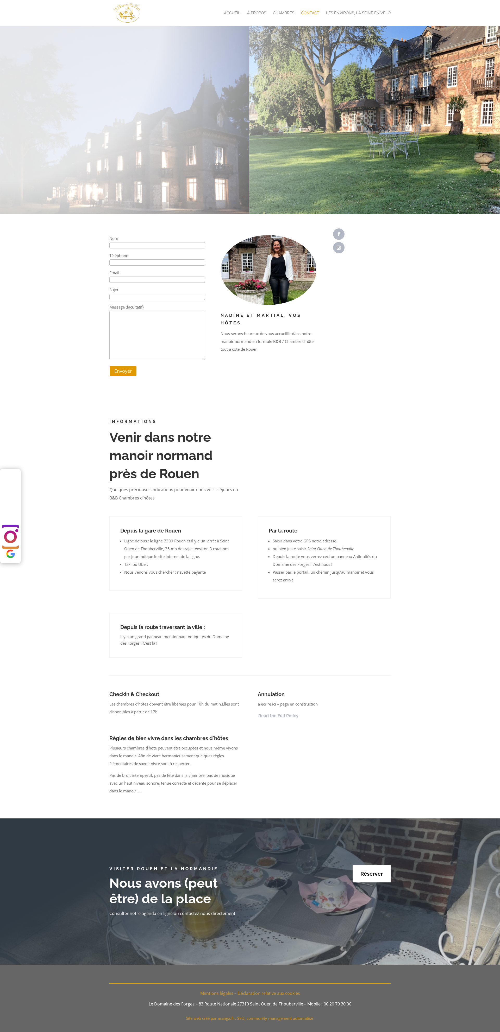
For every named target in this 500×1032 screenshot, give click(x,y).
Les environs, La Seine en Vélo (358, 13)
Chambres (283, 13)
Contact (310, 13)
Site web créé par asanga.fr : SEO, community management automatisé (250, 1018)
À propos (256, 13)
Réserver (371, 874)
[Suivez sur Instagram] (339, 247)
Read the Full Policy (278, 715)
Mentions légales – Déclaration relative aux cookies (250, 993)
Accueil (232, 13)
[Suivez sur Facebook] (339, 234)
